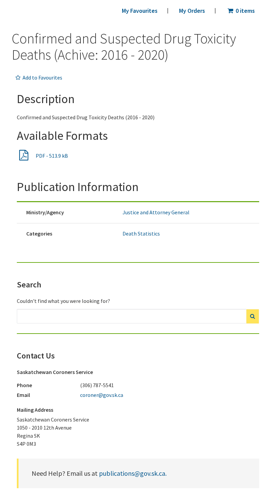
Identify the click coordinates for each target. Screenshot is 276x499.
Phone (24, 385)
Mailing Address (35, 409)
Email (23, 395)
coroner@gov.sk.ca (101, 395)
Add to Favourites (42, 77)
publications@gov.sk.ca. (133, 473)
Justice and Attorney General (156, 212)
